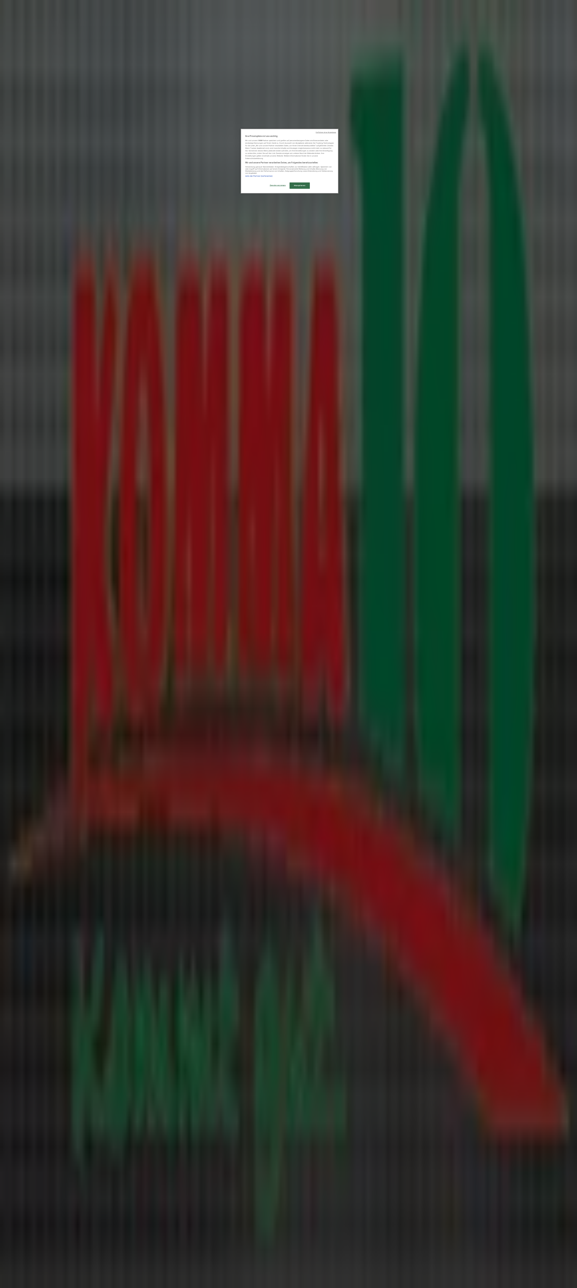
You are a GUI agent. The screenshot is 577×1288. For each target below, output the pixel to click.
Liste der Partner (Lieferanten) (259, 176)
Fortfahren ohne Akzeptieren (326, 132)
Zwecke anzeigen (278, 185)
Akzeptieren (299, 185)
